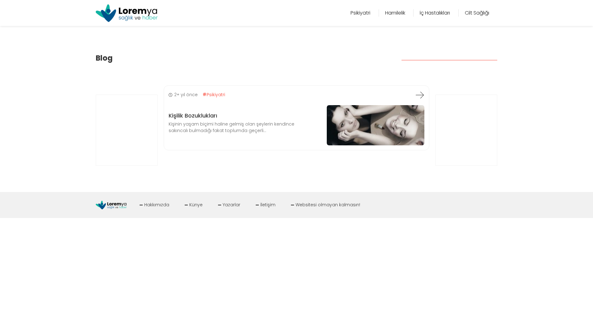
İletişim (267, 205)
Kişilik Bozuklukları (193, 115)
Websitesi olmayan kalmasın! (328, 205)
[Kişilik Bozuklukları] (419, 95)
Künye (196, 205)
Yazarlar (231, 205)
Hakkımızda (156, 205)
